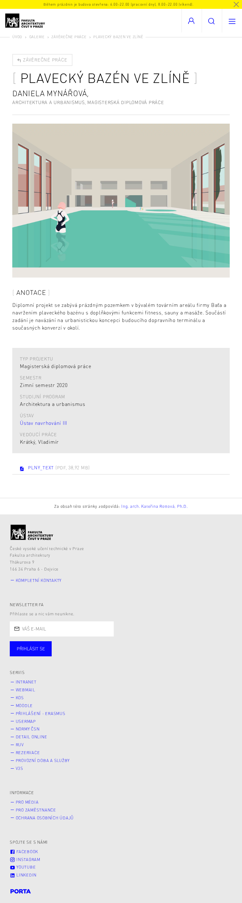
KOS (20, 697)
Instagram (27, 859)
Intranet (26, 681)
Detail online (31, 736)
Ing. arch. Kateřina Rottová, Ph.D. (154, 506)
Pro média (27, 802)
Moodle (24, 705)
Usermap (26, 721)
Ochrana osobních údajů (45, 817)
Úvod (17, 36)
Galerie (37, 36)
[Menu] (232, 20)
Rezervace (28, 752)
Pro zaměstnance (36, 809)
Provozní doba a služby (43, 760)
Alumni (111, 655)
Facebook (26, 851)
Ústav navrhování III (43, 422)
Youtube (25, 867)
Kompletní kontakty (39, 580)
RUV (20, 744)
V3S (19, 768)
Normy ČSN (28, 728)
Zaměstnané (72, 655)
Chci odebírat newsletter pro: (50, 646)
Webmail (25, 689)
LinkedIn (26, 874)
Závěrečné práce (68, 36)
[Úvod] (32, 532)
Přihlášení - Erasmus (41, 713)
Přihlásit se (31, 648)
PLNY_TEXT (59, 467)
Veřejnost (148, 655)
